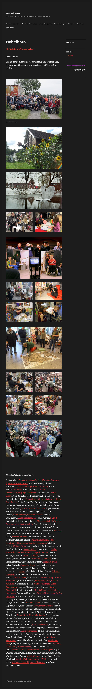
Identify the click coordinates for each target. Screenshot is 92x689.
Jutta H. (57, 530)
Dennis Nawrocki (42, 590)
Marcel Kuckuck (27, 565)
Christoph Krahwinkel (41, 559)
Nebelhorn (13, 13)
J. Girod (53, 518)
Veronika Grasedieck (24, 524)
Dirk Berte (17, 490)
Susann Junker (30, 549)
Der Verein (80, 24)
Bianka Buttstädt (33, 499)
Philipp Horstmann (40, 540)
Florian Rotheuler (37, 615)
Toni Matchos (20, 577)
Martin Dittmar (28, 508)
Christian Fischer (34, 515)
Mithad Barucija (25, 486)
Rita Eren (40, 508)
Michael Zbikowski (20, 662)
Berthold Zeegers (37, 662)
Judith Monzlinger (42, 584)
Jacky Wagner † (33, 650)
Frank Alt (22, 480)
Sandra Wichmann (24, 659)
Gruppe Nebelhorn (12, 24)
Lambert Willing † (42, 659)
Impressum (10, 28)
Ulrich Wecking (34, 656)
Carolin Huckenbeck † (38, 543)
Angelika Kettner (40, 552)
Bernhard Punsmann (43, 606)
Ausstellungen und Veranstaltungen (52, 24)
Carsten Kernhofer (24, 552)
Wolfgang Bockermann (26, 493)
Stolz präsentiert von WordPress (23, 681)
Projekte (71, 24)
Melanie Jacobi (19, 546)
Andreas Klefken (31, 555)
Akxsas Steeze (34, 480)
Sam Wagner (47, 650)
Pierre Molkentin (42, 581)
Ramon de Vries (18, 650)
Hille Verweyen (24, 646)
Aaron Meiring (47, 577)
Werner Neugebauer (46, 593)
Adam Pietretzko (33, 603)
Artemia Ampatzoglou (18, 483)
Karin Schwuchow (40, 625)
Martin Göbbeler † (45, 521)
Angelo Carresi (48, 499)
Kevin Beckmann (40, 486)
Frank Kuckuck (50, 562)
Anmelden (70, 55)
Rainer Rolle (22, 615)
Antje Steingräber (29, 631)
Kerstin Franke (19, 515)
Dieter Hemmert (19, 537)
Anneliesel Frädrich (27, 518)
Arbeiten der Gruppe (29, 24)
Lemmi (22, 571)
